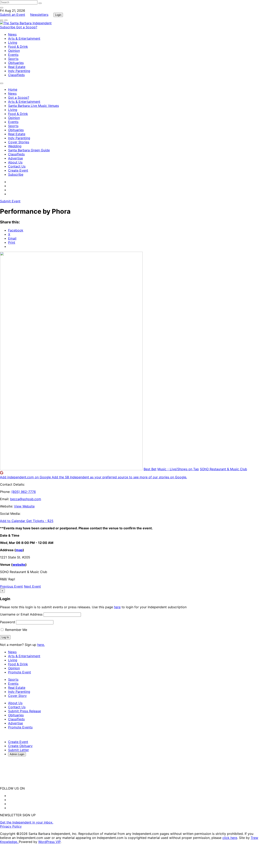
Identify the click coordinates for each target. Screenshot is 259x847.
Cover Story (17, 696)
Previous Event (11, 586)
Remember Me (15, 630)
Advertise (15, 158)
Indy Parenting (19, 71)
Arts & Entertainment (24, 38)
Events (13, 55)
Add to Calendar (13, 521)
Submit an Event (12, 15)
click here (229, 838)
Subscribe (8, 27)
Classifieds (16, 75)
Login (58, 14)
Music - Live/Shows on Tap (178, 469)
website (19, 565)
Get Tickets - (39, 521)
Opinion (14, 51)
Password (7, 622)
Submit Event (10, 201)
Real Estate (16, 67)
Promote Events (20, 727)
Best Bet (150, 469)
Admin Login (17, 754)
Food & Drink (18, 47)
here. (41, 645)
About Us (15, 162)
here (117, 607)
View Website (24, 506)
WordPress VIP (49, 842)
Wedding (14, 146)
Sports (13, 59)
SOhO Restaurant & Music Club (223, 469)
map (19, 550)
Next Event (32, 586)
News (12, 34)
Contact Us (16, 166)
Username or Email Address (21, 614)
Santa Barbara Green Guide (29, 150)
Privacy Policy (11, 826)
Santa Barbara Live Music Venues (33, 106)
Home (12, 89)
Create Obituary (20, 746)
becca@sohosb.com (25, 499)
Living (12, 42)
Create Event (18, 170)
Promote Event (19, 672)
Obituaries (16, 63)
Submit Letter (18, 750)
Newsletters (39, 15)
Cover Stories (18, 142)
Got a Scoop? (26, 27)
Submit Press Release (24, 711)
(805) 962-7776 (23, 492)
